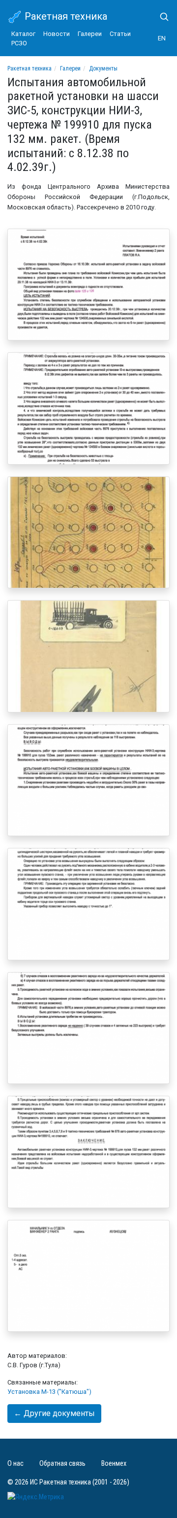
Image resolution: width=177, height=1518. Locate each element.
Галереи (90, 33)
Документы (103, 68)
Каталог (23, 33)
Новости (56, 33)
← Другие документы (54, 1413)
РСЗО (19, 43)
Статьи (120, 33)
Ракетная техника (64, 16)
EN (162, 38)
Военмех (113, 1463)
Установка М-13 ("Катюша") (49, 1391)
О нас (15, 1463)
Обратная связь (62, 1463)
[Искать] (160, 16)
